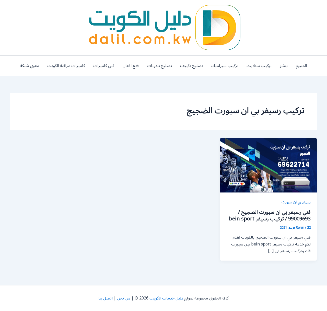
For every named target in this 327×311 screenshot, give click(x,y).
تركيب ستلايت (259, 65)
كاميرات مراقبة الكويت (66, 65)
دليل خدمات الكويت (166, 298)
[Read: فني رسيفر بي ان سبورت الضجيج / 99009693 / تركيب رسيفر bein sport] (268, 165)
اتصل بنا (105, 298)
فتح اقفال (131, 65)
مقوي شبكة (29, 65)
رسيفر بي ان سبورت (296, 202)
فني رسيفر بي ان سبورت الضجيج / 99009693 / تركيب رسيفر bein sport (270, 215)
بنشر (284, 65)
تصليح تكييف (191, 65)
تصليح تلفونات (159, 65)
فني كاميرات (103, 65)
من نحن (123, 298)
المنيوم (301, 65)
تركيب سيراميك (224, 65)
